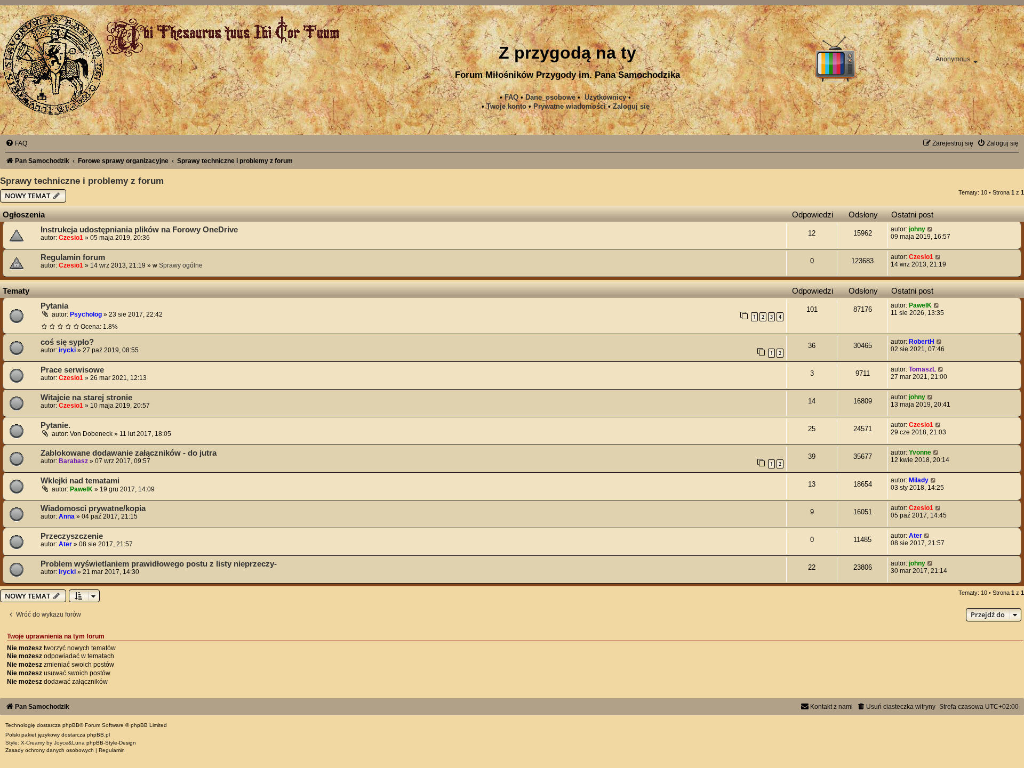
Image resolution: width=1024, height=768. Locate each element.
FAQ (511, 97)
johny (917, 229)
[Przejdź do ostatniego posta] (930, 229)
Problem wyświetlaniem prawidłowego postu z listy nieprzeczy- (159, 564)
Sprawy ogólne (181, 265)
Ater (65, 544)
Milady (919, 480)
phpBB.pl (98, 735)
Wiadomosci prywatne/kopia (93, 508)
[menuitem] (569, 106)
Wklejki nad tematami (80, 480)
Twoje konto (506, 106)
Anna (67, 516)
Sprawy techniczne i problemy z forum (82, 180)
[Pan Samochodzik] (53, 64)
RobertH (921, 341)
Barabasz (73, 461)
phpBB (70, 725)
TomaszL (922, 369)
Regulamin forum (73, 257)
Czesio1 (71, 237)
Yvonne (920, 452)
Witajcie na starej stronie (86, 397)
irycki (67, 350)
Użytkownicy (605, 97)
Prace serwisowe (72, 370)
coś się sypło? (67, 342)
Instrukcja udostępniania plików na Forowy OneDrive (139, 229)
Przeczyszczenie (72, 536)
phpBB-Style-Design (111, 743)
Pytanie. (55, 425)
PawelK (920, 305)
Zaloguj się (631, 106)
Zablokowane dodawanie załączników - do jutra (129, 453)
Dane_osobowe (550, 97)
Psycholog (86, 314)
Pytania (54, 306)
